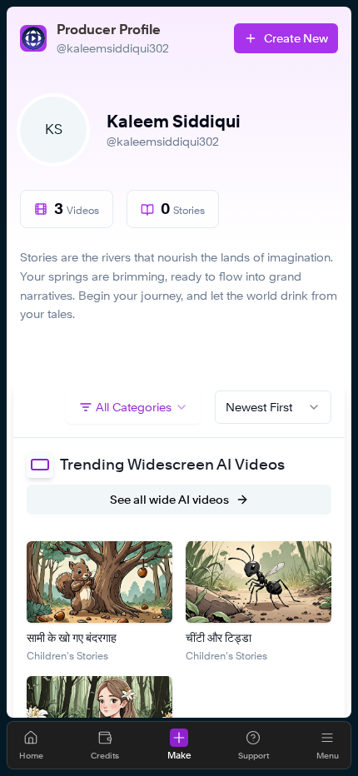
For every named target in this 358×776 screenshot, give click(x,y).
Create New (296, 38)
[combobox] (273, 407)
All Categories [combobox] (134, 407)
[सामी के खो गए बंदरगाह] (99, 582)
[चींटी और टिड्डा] (258, 582)
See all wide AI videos (169, 499)
